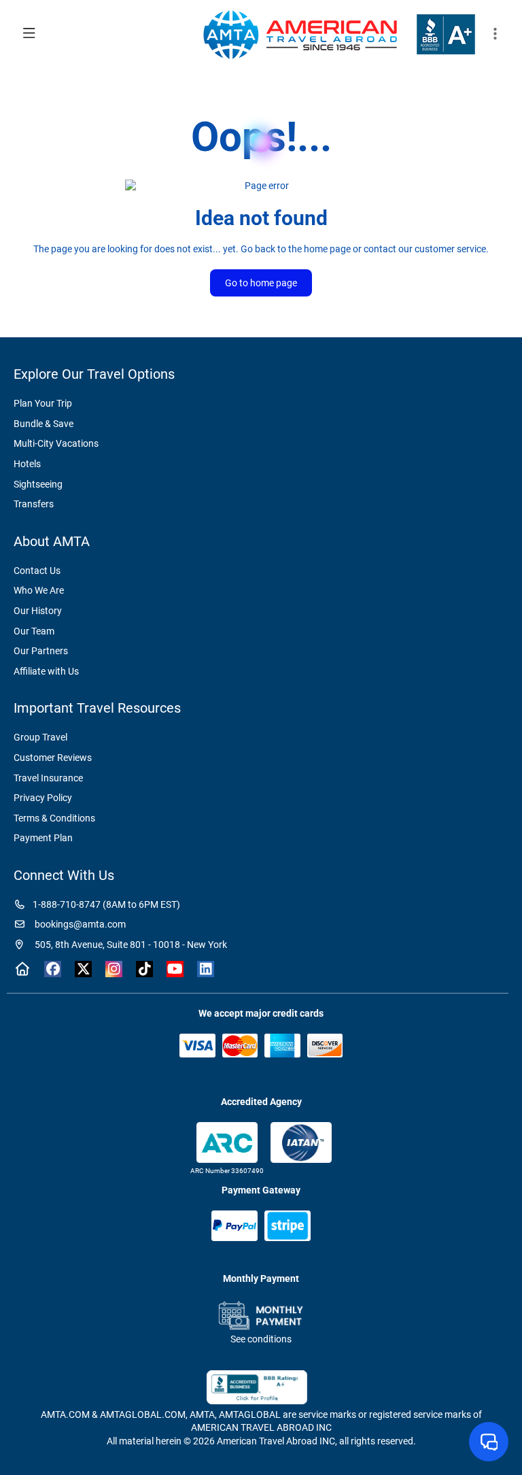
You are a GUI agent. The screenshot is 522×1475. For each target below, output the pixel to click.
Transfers (34, 503)
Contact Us (37, 570)
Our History (38, 610)
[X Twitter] (83, 969)
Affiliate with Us (46, 671)
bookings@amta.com (79, 924)
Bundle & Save (43, 423)
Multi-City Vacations (56, 443)
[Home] (22, 969)
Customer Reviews (53, 757)
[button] (494, 34)
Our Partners (41, 650)
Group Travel (40, 737)
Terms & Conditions (54, 818)
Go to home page (261, 282)
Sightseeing (38, 484)
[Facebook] (52, 969)
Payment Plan (43, 837)
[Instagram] (113, 969)
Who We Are (39, 590)
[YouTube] (175, 969)
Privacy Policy (43, 797)
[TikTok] (144, 969)
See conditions (261, 1339)
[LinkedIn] (205, 969)
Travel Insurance (48, 778)
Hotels (27, 463)
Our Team (34, 631)
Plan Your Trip (43, 403)
